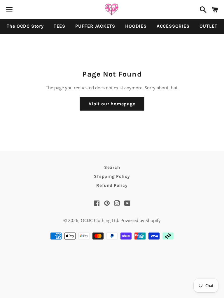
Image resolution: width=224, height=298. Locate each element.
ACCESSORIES (173, 26)
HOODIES (136, 26)
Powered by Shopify (140, 220)
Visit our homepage (112, 104)
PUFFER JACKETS (95, 26)
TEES (59, 26)
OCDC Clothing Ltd (99, 220)
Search (112, 167)
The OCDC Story (25, 26)
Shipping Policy (112, 176)
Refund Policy (112, 185)
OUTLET (209, 26)
